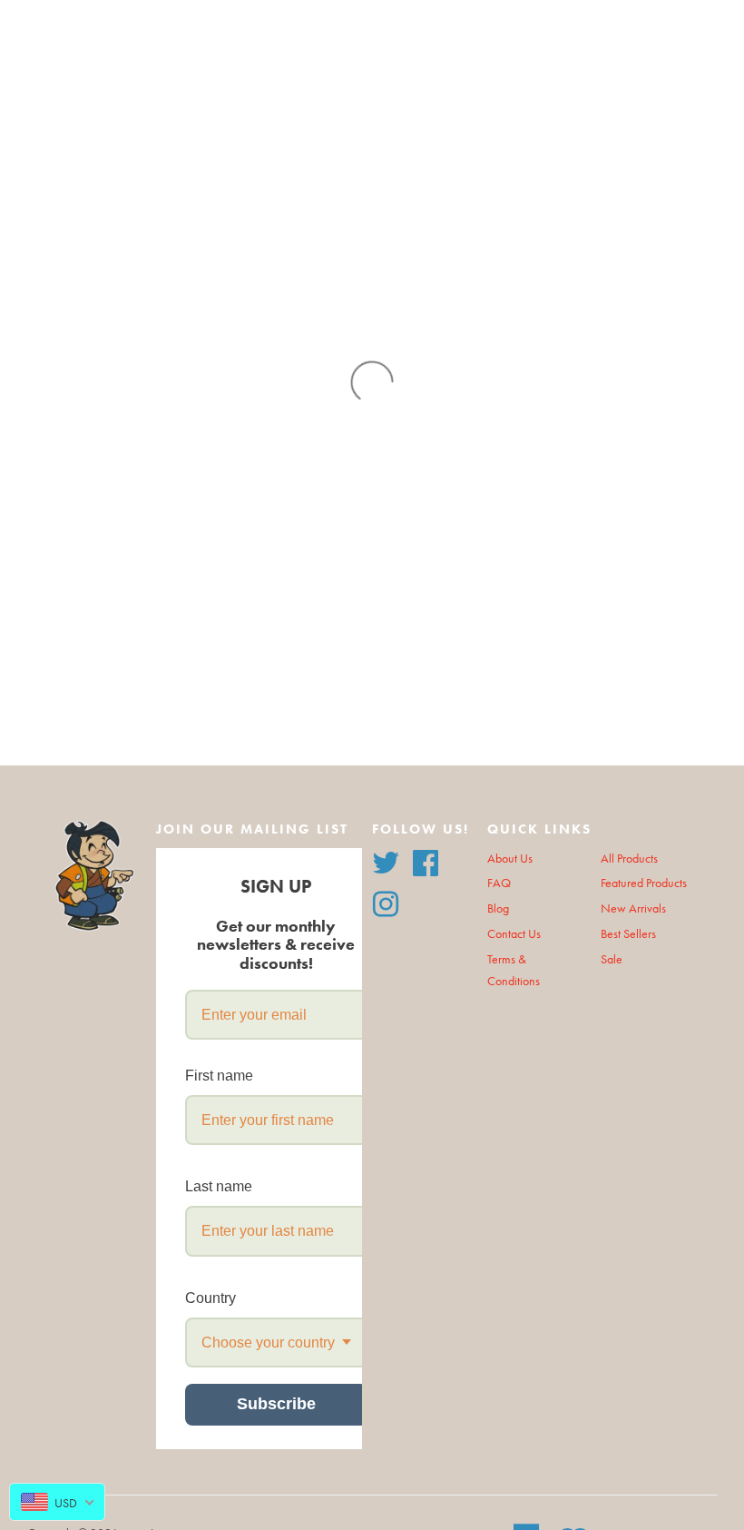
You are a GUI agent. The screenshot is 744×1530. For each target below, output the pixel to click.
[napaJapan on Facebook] (425, 860)
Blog (498, 908)
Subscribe (276, 1404)
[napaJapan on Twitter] (385, 860)
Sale (611, 959)
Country (210, 1298)
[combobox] (276, 1342)
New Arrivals (633, 908)
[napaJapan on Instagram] (385, 902)
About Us (510, 858)
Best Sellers (628, 934)
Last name (218, 1186)
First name (219, 1075)
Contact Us (514, 934)
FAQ (499, 883)
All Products (629, 858)
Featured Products (644, 883)
